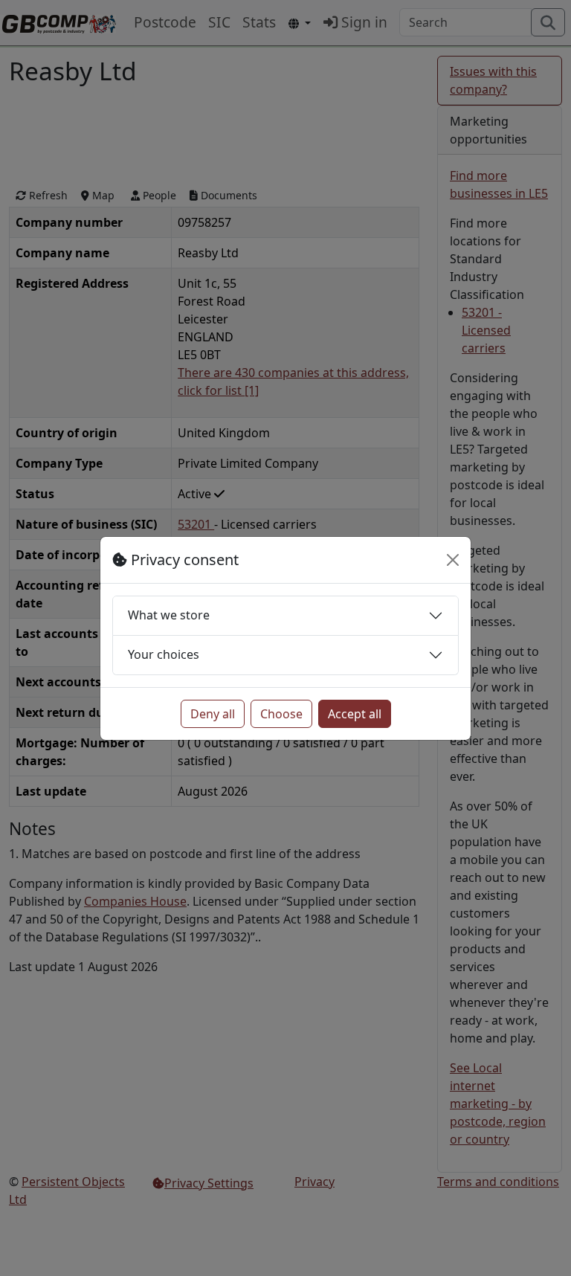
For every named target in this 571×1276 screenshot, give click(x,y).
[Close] (453, 560)
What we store (169, 615)
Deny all (212, 714)
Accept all (354, 714)
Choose (281, 714)
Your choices (163, 654)
